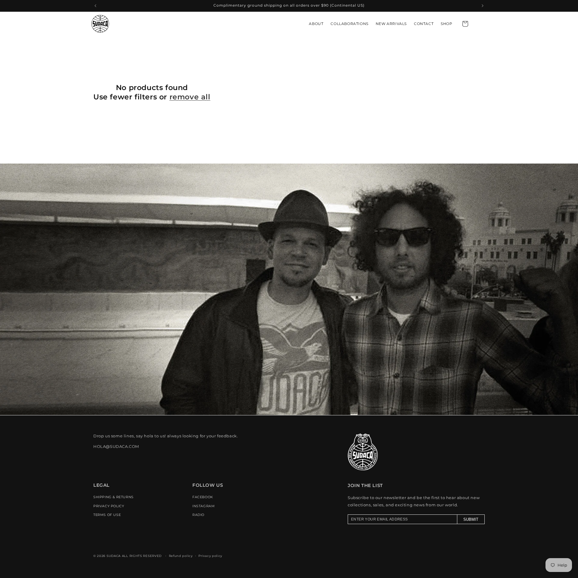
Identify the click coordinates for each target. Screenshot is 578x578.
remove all (189, 96)
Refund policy (181, 556)
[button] (465, 23)
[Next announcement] (482, 5)
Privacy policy (210, 556)
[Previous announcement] (95, 5)
